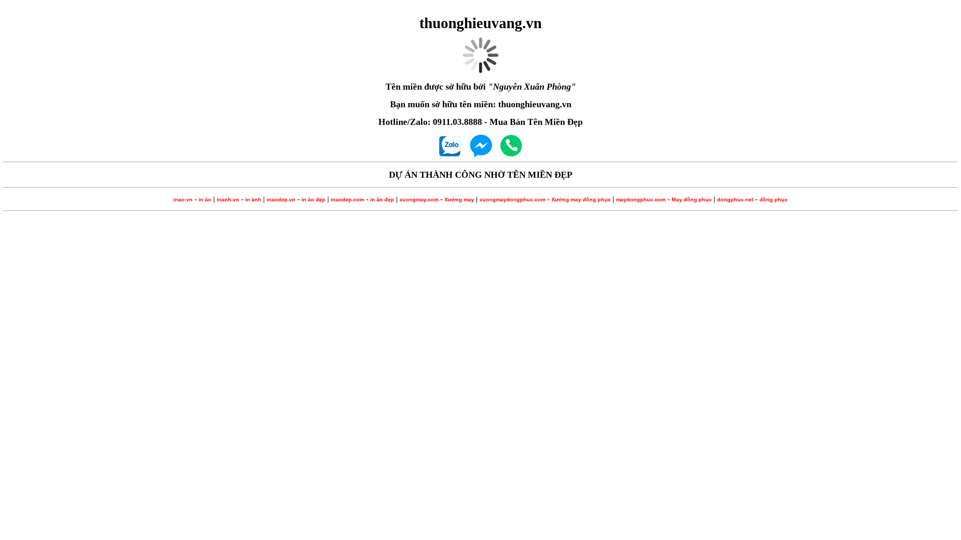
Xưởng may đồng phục (581, 199)
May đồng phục (692, 199)
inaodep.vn (281, 199)
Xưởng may (459, 199)
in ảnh (253, 199)
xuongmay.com (418, 199)
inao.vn (183, 199)
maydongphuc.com (641, 199)
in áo (205, 199)
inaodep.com (347, 199)
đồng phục (773, 199)
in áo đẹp (313, 199)
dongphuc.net (735, 199)
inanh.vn (228, 199)
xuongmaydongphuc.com (512, 199)
